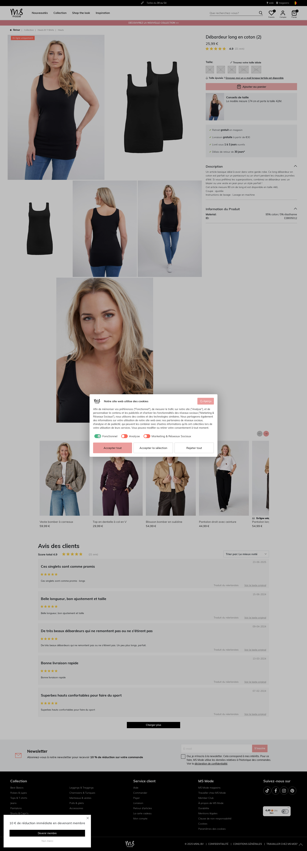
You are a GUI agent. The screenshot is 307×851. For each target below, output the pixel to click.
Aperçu (207, 401)
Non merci (47, 840)
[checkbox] (105, 436)
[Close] (87, 818)
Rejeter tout (194, 448)
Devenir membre (47, 833)
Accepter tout (113, 448)
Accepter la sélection (153, 448)
